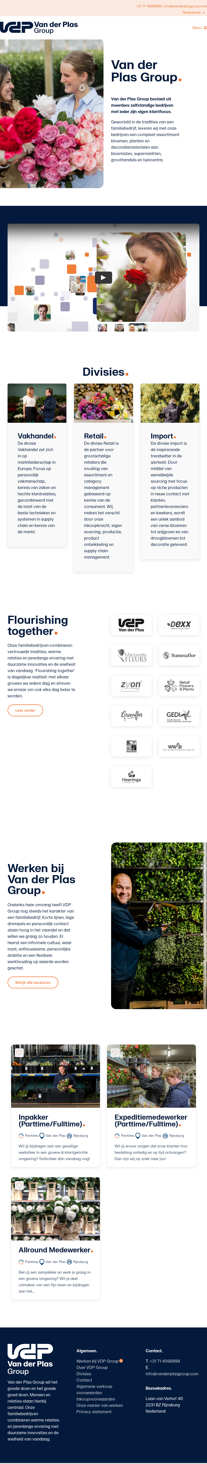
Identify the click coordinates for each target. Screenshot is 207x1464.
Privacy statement (94, 1411)
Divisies (83, 1374)
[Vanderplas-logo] (131, 625)
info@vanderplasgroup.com (185, 6)
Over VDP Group (92, 1367)
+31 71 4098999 (148, 6)
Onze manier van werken (99, 1405)
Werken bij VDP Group (97, 1361)
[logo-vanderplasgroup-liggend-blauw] (39, 23)
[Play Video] (103, 277)
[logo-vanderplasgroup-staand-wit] (30, 1345)
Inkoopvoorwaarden (95, 1399)
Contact (84, 1380)
